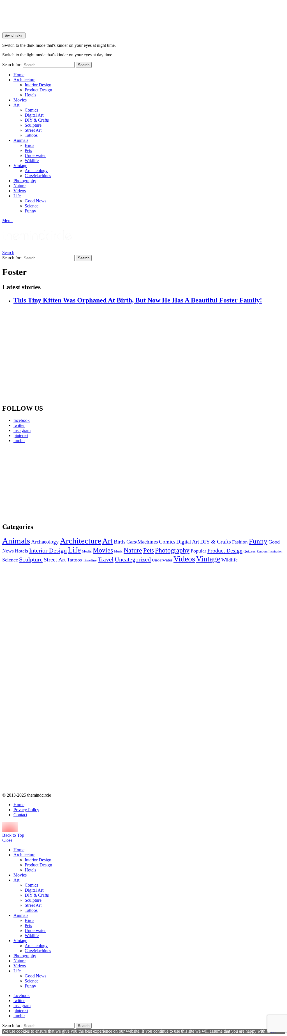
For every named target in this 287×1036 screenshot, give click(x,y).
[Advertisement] (47, 483)
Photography (24, 180)
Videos (19, 190)
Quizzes (250, 551)
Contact (20, 814)
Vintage (20, 165)
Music (118, 551)
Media (87, 551)
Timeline (90, 560)
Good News (35, 200)
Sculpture (33, 125)
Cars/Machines (38, 175)
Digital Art (34, 115)
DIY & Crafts (37, 120)
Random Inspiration (270, 551)
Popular (198, 551)
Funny (30, 211)
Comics (31, 110)
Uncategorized (133, 559)
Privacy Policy (26, 809)
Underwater (35, 155)
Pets (28, 150)
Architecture (24, 79)
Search (83, 65)
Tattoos (31, 135)
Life (17, 195)
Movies (20, 100)
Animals (20, 140)
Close (7, 840)
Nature (19, 185)
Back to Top (13, 835)
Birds (29, 145)
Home (18, 74)
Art (16, 105)
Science (31, 205)
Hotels (30, 94)
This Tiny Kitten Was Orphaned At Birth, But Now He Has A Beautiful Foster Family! (137, 300)
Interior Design (38, 84)
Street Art (33, 130)
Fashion (240, 542)
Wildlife (32, 160)
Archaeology (36, 170)
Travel (106, 559)
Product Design (38, 89)
